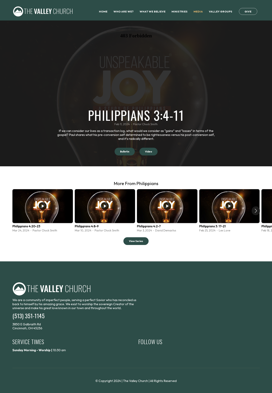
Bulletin (124, 151)
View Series (136, 241)
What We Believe (153, 11)
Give (248, 11)
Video (148, 151)
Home (103, 11)
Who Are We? (123, 11)
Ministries (179, 11)
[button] (256, 210)
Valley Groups (220, 11)
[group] (42, 211)
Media (198, 11)
